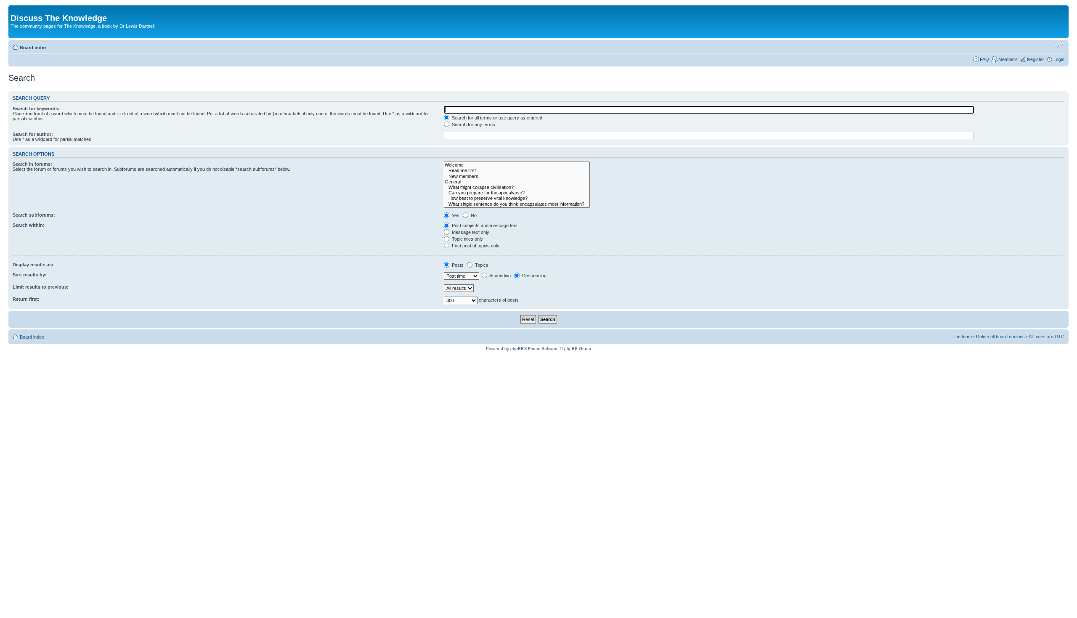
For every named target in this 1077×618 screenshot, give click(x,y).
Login (1058, 59)
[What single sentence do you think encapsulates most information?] (517, 204)
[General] (517, 182)
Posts (457, 265)
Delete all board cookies (1000, 336)
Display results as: (33, 264)
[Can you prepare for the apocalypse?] (517, 193)
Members (1008, 59)
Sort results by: (30, 274)
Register (1035, 59)
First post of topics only (475, 245)
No (473, 215)
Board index (33, 47)
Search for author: (33, 134)
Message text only (470, 232)
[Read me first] (517, 170)
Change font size (1058, 46)
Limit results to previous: (41, 286)
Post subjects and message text (484, 225)
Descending (533, 275)
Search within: (29, 225)
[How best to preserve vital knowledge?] (517, 198)
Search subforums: (34, 214)
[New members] (517, 176)
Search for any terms (473, 124)
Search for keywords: (36, 108)
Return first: (26, 299)
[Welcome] (517, 165)
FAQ (984, 59)
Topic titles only (467, 238)
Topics (481, 265)
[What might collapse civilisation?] (517, 187)
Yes (455, 215)
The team (962, 336)
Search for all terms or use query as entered (496, 117)
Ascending (499, 275)
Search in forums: (32, 164)
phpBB (517, 348)
